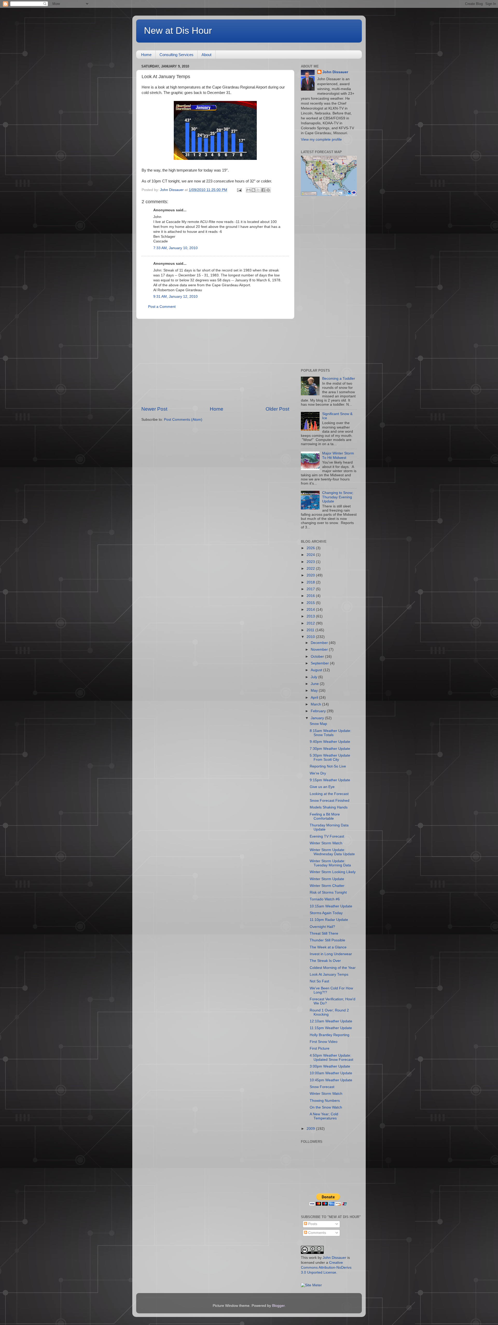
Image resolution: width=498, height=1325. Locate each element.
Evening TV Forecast (327, 836)
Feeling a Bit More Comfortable (325, 816)
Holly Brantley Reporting (329, 1035)
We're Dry (318, 773)
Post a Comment (162, 307)
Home (146, 54)
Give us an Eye (322, 787)
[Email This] (248, 190)
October (318, 656)
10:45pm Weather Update (331, 1080)
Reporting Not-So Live (328, 766)
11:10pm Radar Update (329, 920)
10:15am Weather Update (331, 906)
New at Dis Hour (178, 30)
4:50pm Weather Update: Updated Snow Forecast (331, 1058)
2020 (311, 575)
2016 (311, 596)
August (317, 670)
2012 (311, 623)
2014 (311, 609)
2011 (311, 630)
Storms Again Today (326, 913)
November (320, 649)
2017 (311, 589)
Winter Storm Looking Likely (333, 872)
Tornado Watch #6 (325, 899)
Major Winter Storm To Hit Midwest (338, 455)
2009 (311, 1129)
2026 (311, 548)
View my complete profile (321, 139)
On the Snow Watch (326, 1107)
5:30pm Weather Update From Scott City (330, 757)
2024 (311, 555)
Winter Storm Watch (326, 843)
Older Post (277, 409)
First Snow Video (323, 1042)
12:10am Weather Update (331, 1021)
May (315, 690)
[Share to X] (258, 190)
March (316, 704)
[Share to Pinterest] (268, 190)
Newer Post (154, 409)
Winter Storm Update (327, 879)
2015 (311, 603)
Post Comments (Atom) (183, 420)
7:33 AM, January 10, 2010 (175, 248)
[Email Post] (239, 190)
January (318, 718)
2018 (311, 582)
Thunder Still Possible (327, 940)
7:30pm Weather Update (330, 749)
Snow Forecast (322, 1087)
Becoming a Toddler (338, 378)
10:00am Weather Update (331, 1073)
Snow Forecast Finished (329, 801)
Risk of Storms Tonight (328, 892)
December (320, 643)
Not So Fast (319, 981)
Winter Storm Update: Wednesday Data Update (332, 852)
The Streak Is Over (325, 961)
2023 (311, 562)
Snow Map (318, 724)
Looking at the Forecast (329, 794)
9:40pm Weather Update (330, 742)
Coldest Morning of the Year (333, 968)
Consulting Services (176, 54)
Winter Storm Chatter (327, 886)
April (315, 697)
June (315, 684)
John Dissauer (335, 72)
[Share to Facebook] (263, 190)
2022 (311, 568)
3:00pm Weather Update (330, 1066)
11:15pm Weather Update (331, 1028)
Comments (316, 1233)
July (314, 677)
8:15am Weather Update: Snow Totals (330, 733)
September (320, 663)
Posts (312, 1224)
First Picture (319, 1048)
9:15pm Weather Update (330, 780)
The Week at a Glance (328, 947)
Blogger (278, 1306)
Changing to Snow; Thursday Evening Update (337, 497)
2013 (311, 616)
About (206, 54)
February (319, 711)
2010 (311, 637)
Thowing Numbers (325, 1101)
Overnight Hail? (322, 927)
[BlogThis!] (253, 190)
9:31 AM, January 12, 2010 (175, 296)
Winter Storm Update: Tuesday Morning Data (330, 863)
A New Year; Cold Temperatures (324, 1116)
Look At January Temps (329, 974)
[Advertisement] (215, 362)
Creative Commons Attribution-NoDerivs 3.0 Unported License (326, 1267)
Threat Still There (324, 933)
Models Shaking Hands (329, 807)
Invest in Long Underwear (331, 954)
